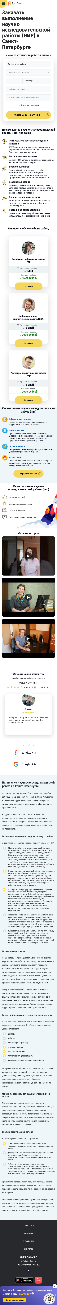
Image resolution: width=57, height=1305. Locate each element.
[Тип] (37, 82)
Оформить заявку (28, 474)
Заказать (28, 286)
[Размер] (14, 82)
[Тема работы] (28, 98)
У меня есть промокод (30, 105)
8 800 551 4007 (47, 3)
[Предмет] (28, 73)
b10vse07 (25, 1293)
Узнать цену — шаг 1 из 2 (27, 115)
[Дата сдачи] (28, 90)
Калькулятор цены (15, 1300)
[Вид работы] (28, 65)
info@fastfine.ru (28, 1261)
